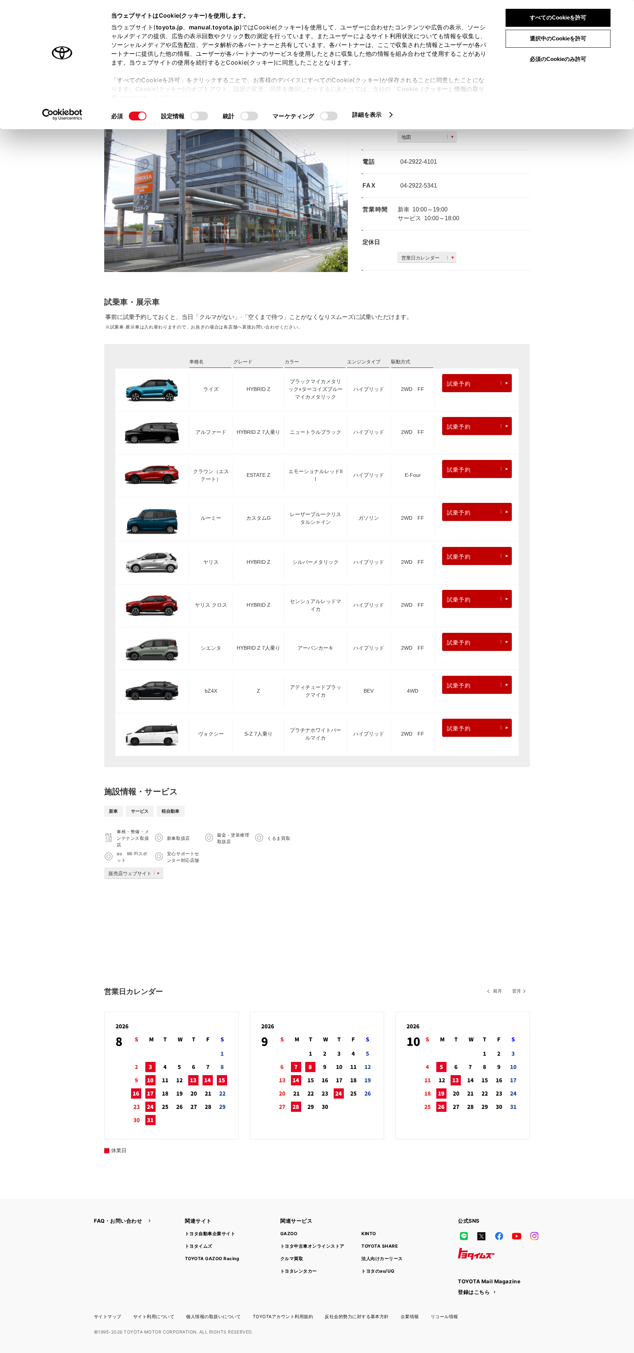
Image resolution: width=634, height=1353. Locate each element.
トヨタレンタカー (298, 1271)
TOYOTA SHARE (379, 1246)
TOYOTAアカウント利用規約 (283, 1316)
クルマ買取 (291, 1258)
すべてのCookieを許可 (558, 17)
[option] (226, 190)
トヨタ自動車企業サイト (210, 1233)
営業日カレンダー (420, 258)
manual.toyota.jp (214, 27)
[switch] (199, 116)
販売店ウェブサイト (130, 873)
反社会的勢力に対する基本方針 (357, 1316)
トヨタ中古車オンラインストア (312, 1246)
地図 (406, 137)
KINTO (368, 1233)
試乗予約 (459, 384)
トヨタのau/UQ (377, 1271)
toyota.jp (169, 27)
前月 (497, 991)
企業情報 (410, 1316)
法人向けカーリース (381, 1258)
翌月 (516, 991)
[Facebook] (499, 1236)
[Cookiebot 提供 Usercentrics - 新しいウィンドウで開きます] (62, 114)
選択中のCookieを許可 (558, 38)
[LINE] (464, 1236)
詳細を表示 (367, 114)
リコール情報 (444, 1316)
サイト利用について (153, 1316)
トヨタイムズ (198, 1246)
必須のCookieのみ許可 (558, 59)
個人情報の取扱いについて (213, 1316)
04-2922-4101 (418, 162)
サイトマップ (107, 1316)
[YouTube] (516, 1236)
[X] (481, 1236)
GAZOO (288, 1233)
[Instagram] (534, 1236)
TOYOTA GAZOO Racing (212, 1258)
